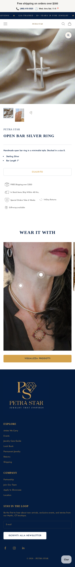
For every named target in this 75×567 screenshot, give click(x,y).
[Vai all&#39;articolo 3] (31, 112)
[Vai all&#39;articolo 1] (8, 113)
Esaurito (37, 171)
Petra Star (11, 129)
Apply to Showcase (12, 489)
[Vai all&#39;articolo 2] (19, 115)
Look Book (8, 446)
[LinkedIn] (23, 548)
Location (7, 495)
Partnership (8, 479)
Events (6, 435)
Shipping (7, 462)
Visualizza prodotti (38, 358)
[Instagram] (14, 548)
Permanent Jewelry (11, 451)
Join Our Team (10, 484)
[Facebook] (5, 548)
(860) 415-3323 (26, 8)
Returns (6, 456)
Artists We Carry (10, 430)
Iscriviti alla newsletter (25, 535)
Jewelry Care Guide (12, 441)
